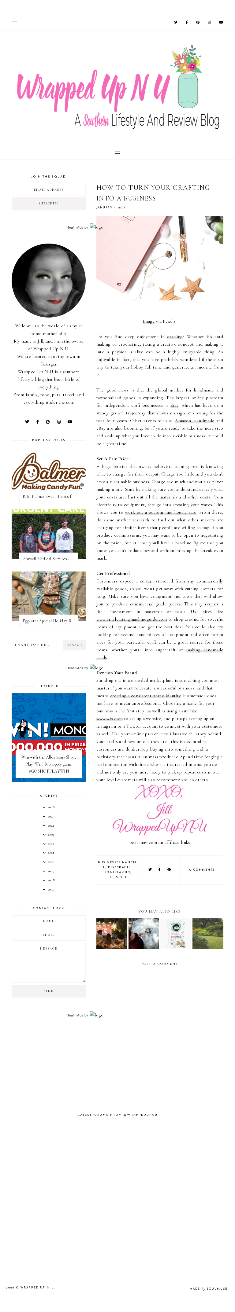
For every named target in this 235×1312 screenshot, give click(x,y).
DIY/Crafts (119, 867)
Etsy (174, 405)
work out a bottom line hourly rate (160, 512)
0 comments (202, 870)
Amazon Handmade (194, 420)
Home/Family (117, 872)
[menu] (14, 23)
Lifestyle (118, 877)
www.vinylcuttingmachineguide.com (131, 619)
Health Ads (74, 227)
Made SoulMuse (208, 1289)
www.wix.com (109, 718)
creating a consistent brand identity (145, 695)
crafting (175, 336)
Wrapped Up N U (37, 1287)
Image (149, 321)
